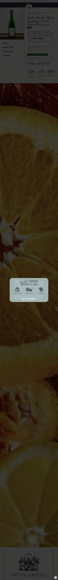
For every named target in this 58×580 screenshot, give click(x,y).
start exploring (28, 299)
